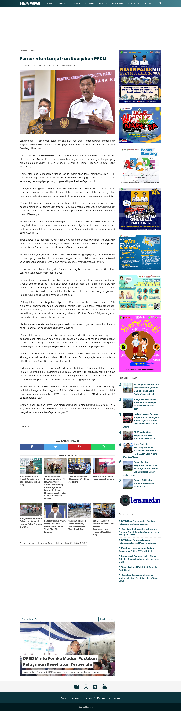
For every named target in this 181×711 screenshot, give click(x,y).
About (63, 698)
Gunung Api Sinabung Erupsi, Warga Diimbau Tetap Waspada (144, 483)
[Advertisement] (85, 20)
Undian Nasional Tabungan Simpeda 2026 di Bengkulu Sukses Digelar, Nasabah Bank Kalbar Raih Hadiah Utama (141, 420)
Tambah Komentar (70, 65)
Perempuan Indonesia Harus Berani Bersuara (103, 477)
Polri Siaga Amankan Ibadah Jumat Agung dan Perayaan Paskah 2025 (30, 480)
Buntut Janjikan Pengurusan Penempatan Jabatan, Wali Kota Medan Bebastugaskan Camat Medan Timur (140, 468)
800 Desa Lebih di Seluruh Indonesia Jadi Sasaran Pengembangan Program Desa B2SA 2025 (103, 528)
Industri (103, 3)
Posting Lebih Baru (30, 619)
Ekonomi (89, 3)
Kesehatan (133, 3)
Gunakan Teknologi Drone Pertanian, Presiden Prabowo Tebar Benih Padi (77, 525)
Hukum (147, 3)
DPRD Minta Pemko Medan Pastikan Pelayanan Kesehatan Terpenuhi (60, 661)
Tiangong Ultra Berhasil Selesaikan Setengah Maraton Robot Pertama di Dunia (31, 522)
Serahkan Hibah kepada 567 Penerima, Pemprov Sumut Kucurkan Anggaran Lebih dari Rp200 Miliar (139, 532)
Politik (77, 3)
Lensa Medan (30, 3)
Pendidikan (118, 3)
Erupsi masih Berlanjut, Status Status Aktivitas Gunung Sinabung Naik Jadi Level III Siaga (140, 559)
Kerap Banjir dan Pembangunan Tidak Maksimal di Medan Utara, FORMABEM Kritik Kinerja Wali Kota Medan (140, 450)
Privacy (88, 698)
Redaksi (116, 698)
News (49, 3)
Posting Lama (106, 619)
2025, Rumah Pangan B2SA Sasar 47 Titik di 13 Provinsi (78, 479)
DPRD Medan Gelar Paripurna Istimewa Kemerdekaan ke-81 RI (144, 435)
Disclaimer (102, 698)
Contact (75, 698)
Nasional (64, 3)
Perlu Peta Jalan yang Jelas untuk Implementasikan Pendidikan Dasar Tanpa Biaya (138, 578)
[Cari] (160, 3)
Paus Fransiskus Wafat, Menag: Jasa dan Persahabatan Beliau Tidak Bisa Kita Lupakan (55, 526)
